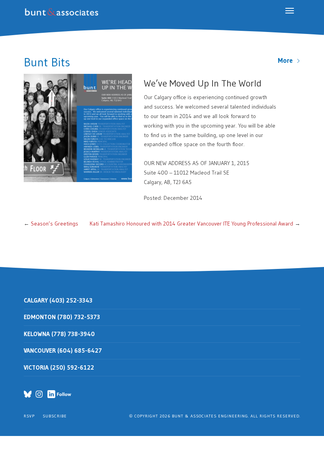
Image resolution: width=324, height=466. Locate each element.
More (287, 60)
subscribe (55, 416)
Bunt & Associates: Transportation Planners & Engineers (63, 12)
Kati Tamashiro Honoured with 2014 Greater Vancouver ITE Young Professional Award (191, 223)
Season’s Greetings (54, 223)
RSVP (29, 416)
